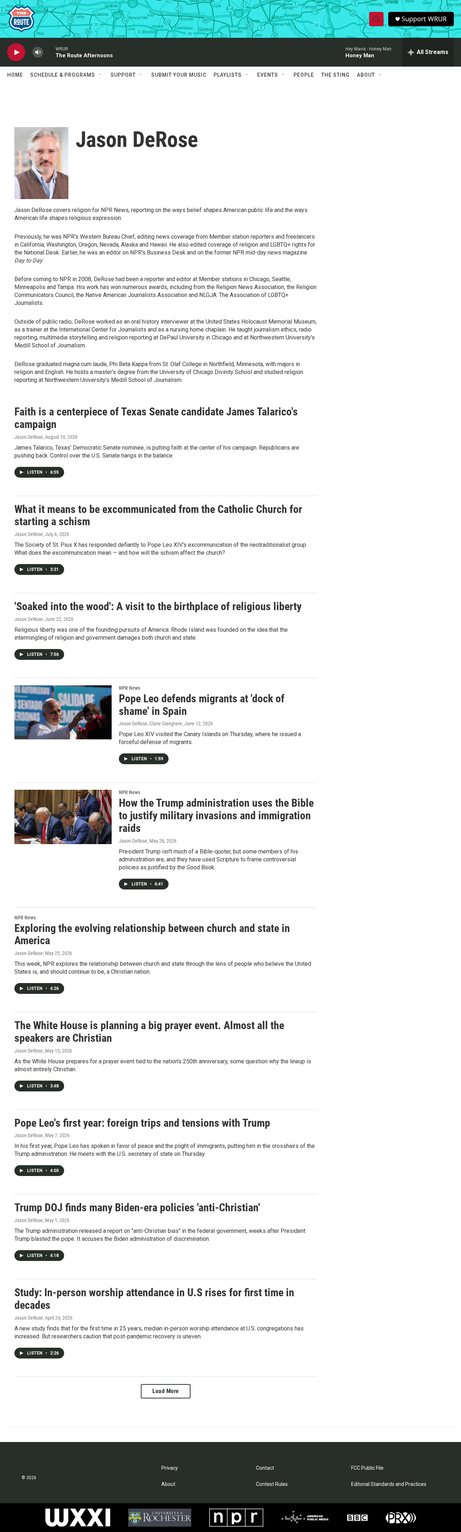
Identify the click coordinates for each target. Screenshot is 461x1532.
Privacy (169, 1468)
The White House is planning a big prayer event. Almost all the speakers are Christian (149, 1031)
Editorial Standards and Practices (388, 1484)
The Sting (335, 75)
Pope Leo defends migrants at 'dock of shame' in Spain (202, 704)
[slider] (49, 52)
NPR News (129, 688)
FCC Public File (367, 1468)
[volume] (38, 52)
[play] (16, 52)
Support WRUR (424, 19)
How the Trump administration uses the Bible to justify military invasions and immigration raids (216, 815)
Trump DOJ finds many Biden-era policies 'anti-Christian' (137, 1207)
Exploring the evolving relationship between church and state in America (152, 934)
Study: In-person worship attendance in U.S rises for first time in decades (154, 1298)
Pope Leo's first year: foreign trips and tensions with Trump (142, 1123)
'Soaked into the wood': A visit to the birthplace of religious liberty (157, 606)
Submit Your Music (178, 75)
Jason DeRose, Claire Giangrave (150, 723)
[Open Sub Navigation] (100, 75)
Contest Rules (272, 1484)
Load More (165, 1391)
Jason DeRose (28, 437)
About (366, 75)
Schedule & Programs (62, 75)
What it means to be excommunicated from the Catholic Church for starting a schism (158, 515)
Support (123, 75)
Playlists (228, 75)
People (304, 75)
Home (15, 75)
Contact (265, 1468)
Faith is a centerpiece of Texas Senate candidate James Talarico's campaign (156, 418)
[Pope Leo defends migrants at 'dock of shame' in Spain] (63, 712)
